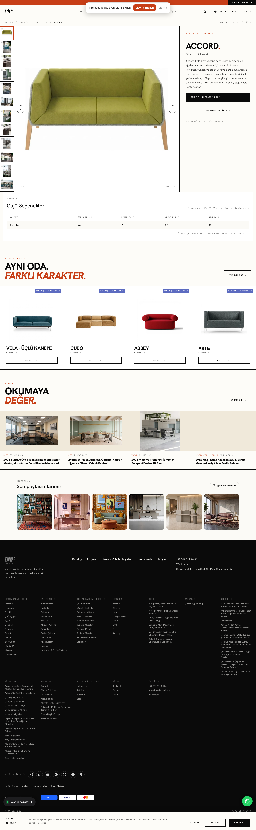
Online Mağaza (242, 2)
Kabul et (239, 822)
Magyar (8, 650)
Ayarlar (195, 822)
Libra (115, 620)
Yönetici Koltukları (85, 608)
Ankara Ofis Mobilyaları (117, 559)
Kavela (9, 22)
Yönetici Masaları (85, 625)
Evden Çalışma (48, 633)
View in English (144, 7)
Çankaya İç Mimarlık (15, 697)
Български (10, 641)
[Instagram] (31, 774)
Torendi (116, 603)
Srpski (8, 612)
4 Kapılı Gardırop (121, 616)
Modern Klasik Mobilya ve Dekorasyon (17, 752)
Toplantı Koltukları (85, 620)
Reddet (215, 822)
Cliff (115, 625)
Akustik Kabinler (49, 625)
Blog (79, 698)
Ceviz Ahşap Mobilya (15, 705)
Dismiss (163, 7)
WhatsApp (182, 564)
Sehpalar (45, 612)
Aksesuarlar (47, 641)
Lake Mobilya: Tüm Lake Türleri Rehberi (20, 730)
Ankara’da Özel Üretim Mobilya (20, 693)
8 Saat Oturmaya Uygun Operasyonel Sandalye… (160, 640)
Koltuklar (45, 608)
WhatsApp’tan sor (196, 121)
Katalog (84, 11)
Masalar (45, 620)
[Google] (81, 774)
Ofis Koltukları (84, 603)
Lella (115, 612)
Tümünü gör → (237, 275)
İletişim (170, 11)
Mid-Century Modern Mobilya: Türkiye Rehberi (19, 745)
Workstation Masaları (87, 637)
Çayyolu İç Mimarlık (14, 701)
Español (9, 633)
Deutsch (9, 625)
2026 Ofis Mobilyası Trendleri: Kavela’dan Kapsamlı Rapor (235, 605)
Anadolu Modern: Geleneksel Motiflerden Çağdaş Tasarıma (19, 687)
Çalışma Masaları (85, 629)
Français (9, 629)
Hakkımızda (144, 559)
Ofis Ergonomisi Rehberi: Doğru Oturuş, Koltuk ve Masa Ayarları (236, 654)
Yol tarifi (81, 694)
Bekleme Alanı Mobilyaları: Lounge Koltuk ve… (161, 626)
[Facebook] (73, 774)
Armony (117, 633)
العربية (8, 620)
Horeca (44, 646)
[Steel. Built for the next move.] (71, 512)
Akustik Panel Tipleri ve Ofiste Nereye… (163, 612)
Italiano (8, 637)
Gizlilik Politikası (49, 690)
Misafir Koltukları (85, 616)
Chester (117, 608)
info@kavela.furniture (159, 690)
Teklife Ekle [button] (32, 360)
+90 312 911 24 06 (186, 559)
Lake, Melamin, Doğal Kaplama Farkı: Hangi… (163, 619)
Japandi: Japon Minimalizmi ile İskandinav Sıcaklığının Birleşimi (19, 721)
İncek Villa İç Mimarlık (15, 714)
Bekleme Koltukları (86, 612)
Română (9, 603)
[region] (128, 821)
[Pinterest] (56, 774)
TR (243, 11)
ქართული (10, 616)
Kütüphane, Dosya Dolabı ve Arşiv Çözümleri (162, 605)
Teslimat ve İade (49, 718)
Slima (115, 629)
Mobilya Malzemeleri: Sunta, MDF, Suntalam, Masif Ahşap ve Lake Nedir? (236, 644)
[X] (64, 774)
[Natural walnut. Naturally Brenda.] (34, 512)
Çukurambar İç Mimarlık (16, 710)
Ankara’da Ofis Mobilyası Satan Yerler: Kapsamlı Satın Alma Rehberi (236, 613)
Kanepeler (41, 22)
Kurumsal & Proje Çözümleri (54, 650)
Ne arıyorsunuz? (21, 802)
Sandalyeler (47, 616)
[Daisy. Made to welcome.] (184, 512)
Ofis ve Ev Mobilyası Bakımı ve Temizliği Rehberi (235, 673)
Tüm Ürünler (47, 603)
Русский (9, 608)
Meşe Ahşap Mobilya (15, 739)
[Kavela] (9, 11)
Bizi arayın (216, 121)
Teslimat (117, 686)
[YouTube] (48, 774)
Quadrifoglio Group (194, 603)
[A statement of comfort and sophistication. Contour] (221, 512)
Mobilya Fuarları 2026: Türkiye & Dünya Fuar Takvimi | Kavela (236, 636)
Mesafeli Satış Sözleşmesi (53, 703)
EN (249, 11)
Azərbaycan (11, 654)
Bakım (116, 694)
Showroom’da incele (217, 110)
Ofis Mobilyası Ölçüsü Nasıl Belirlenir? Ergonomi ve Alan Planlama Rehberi (234, 664)
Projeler (92, 559)
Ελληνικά (9, 646)
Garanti (44, 686)
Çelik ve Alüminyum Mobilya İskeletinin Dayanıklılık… (162, 633)
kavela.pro (26, 786)
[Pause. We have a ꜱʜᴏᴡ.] (109, 512)
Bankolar (45, 629)
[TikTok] (39, 774)
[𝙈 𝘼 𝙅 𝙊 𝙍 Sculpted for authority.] (146, 512)
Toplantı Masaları (85, 633)
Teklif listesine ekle (205, 97)
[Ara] (205, 12)
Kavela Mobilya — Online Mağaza (48, 786)
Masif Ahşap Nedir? (14, 735)
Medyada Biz (47, 698)
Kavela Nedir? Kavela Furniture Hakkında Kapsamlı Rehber (235, 628)
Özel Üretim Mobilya (14, 758)
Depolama (46, 637)
